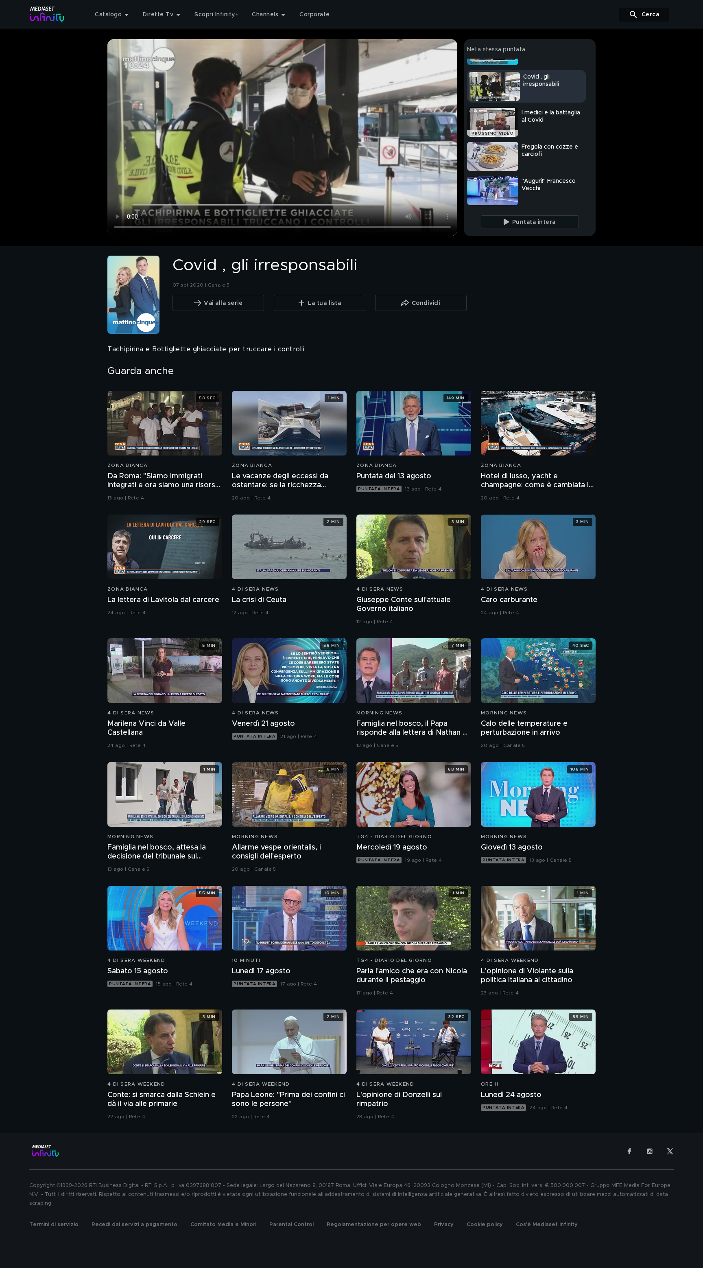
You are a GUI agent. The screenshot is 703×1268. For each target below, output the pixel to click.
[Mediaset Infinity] (47, 14)
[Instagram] (649, 1151)
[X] (670, 1151)
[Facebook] (629, 1151)
